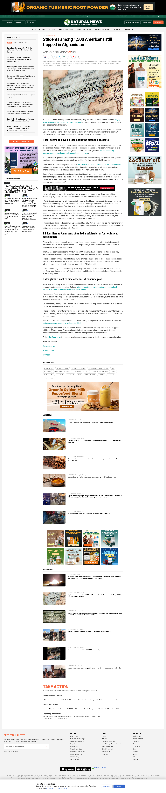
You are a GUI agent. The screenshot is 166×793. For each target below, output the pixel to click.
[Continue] (46, 746)
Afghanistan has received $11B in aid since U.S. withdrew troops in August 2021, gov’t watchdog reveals (95, 595)
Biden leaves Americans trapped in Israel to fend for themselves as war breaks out (94, 669)
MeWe (135, 754)
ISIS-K (83, 63)
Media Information (76, 749)
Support (72, 744)
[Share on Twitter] (54, 57)
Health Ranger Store (108, 741)
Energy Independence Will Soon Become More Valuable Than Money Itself (12, 215)
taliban (51, 65)
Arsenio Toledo (80, 456)
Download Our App (135, 16)
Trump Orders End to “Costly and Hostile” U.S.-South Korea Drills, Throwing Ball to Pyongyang (18, 128)
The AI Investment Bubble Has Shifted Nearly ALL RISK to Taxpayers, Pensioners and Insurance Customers (30, 216)
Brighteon (11, 16)
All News (105, 739)
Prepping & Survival (102, 29)
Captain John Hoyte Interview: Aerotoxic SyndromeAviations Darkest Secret (28, 228)
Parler (135, 744)
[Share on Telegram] (59, 57)
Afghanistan (51, 61)
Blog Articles (106, 751)
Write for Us (74, 746)
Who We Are (74, 736)
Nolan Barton (60, 52)
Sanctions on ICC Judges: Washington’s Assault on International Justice (21, 77)
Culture (52, 29)
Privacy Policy (74, 757)
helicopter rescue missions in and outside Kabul (62, 323)
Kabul (112, 63)
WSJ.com (46, 355)
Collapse (110, 61)
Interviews (32, 16)
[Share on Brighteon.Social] (45, 57)
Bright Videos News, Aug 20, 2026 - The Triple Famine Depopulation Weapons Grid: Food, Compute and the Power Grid (12, 230)
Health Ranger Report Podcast (111, 744)
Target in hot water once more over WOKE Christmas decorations (90, 422)
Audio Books (41, 16)
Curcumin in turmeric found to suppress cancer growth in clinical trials (92, 477)
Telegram (136, 741)
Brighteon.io (136, 736)
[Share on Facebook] (50, 57)
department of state (59, 63)
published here (68, 778)
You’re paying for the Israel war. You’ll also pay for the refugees (89, 513)
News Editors (80, 493)
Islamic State (90, 63)
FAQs (153, 16)
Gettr (134, 749)
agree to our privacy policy (56, 788)
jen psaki (98, 63)
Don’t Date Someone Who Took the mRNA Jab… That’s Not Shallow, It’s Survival (19, 50)
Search (161, 16)
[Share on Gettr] (73, 57)
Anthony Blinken (62, 61)
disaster (69, 63)
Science (117, 29)
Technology (128, 29)
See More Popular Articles (21, 141)
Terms (56, 775)
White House (65, 65)
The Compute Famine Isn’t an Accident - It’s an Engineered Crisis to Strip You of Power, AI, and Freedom (20, 69)
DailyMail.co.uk (49, 346)
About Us (146, 16)
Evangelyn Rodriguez (82, 475)
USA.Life (135, 759)
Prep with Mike (21, 16)
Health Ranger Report (13, 178)
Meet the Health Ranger (77, 739)
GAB (134, 757)
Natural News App (107, 746)
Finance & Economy (84, 29)
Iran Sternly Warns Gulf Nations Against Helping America (21, 96)
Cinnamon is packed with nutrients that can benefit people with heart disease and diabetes (94, 459)
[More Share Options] (78, 57)
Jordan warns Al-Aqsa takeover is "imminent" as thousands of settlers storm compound (19, 59)
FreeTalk (135, 751)
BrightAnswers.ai (121, 16)
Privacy (51, 775)
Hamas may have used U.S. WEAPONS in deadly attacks (86, 650)
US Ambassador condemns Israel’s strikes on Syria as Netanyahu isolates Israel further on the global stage (20, 104)
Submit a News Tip (76, 754)
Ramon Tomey (80, 420)
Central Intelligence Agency (93, 61)
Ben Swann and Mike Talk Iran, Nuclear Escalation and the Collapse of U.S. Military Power (12, 201)
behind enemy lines (76, 61)
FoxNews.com (48, 350)
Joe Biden (105, 63)
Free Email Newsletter (77, 741)
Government (52, 35)
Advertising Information (77, 751)
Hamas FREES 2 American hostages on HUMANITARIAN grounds (89, 631)
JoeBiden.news (55, 337)
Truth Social (136, 746)
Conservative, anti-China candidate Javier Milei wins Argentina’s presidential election (94, 441)
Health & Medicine (66, 29)
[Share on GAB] (64, 57)
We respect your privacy (11, 751)
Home (4, 16)
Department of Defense (62, 371)
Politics (42, 29)
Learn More (106, 786)
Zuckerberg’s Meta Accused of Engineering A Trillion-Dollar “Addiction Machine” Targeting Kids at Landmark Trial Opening (20, 86)
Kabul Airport (90, 375)
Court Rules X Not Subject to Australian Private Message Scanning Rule (21, 120)
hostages (76, 63)
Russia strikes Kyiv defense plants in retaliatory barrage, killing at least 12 (20, 112)
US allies (57, 65)
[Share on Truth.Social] (69, 57)
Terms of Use (74, 759)
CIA (104, 61)
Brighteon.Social (138, 739)
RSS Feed (105, 754)
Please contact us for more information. (55, 718)
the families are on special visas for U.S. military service (100, 164)
